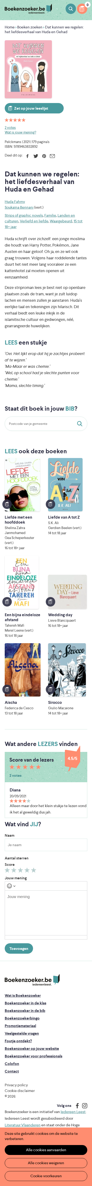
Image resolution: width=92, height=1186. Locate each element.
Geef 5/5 (34, 871)
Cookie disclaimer (20, 1090)
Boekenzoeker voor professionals (33, 1056)
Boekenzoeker (28, 9)
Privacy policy (16, 1085)
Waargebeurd (61, 221)
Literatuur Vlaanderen (23, 1125)
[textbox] (46, 912)
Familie (50, 215)
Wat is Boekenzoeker (23, 995)
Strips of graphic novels (24, 215)
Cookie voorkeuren (46, 1175)
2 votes (10, 127)
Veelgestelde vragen (22, 1033)
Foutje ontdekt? (18, 1040)
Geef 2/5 (14, 871)
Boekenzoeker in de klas (25, 1003)
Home (10, 27)
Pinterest (44, 156)
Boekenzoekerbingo (22, 1018)
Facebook (27, 156)
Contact (12, 1071)
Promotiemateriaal (20, 1025)
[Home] (32, 980)
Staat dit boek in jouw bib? (80, 423)
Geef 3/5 (21, 871)
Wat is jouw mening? (20, 132)
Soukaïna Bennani (19, 207)
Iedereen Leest (73, 1111)
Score (10, 864)
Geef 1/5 (8, 871)
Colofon (12, 1063)
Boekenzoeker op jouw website (32, 1048)
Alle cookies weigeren (46, 1162)
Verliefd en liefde (34, 221)
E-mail (52, 156)
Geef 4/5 (28, 871)
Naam (9, 835)
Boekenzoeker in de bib (25, 1010)
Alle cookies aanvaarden (46, 1149)
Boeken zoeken (71, 9)
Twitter (36, 156)
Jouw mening (16, 878)
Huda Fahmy (15, 201)
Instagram (83, 1105)
